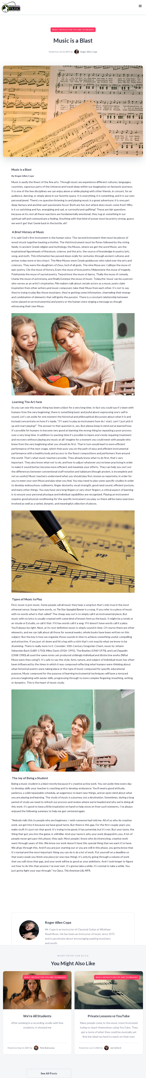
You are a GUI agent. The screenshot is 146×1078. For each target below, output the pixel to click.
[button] (140, 6)
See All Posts (49, 1073)
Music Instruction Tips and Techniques (73, 30)
